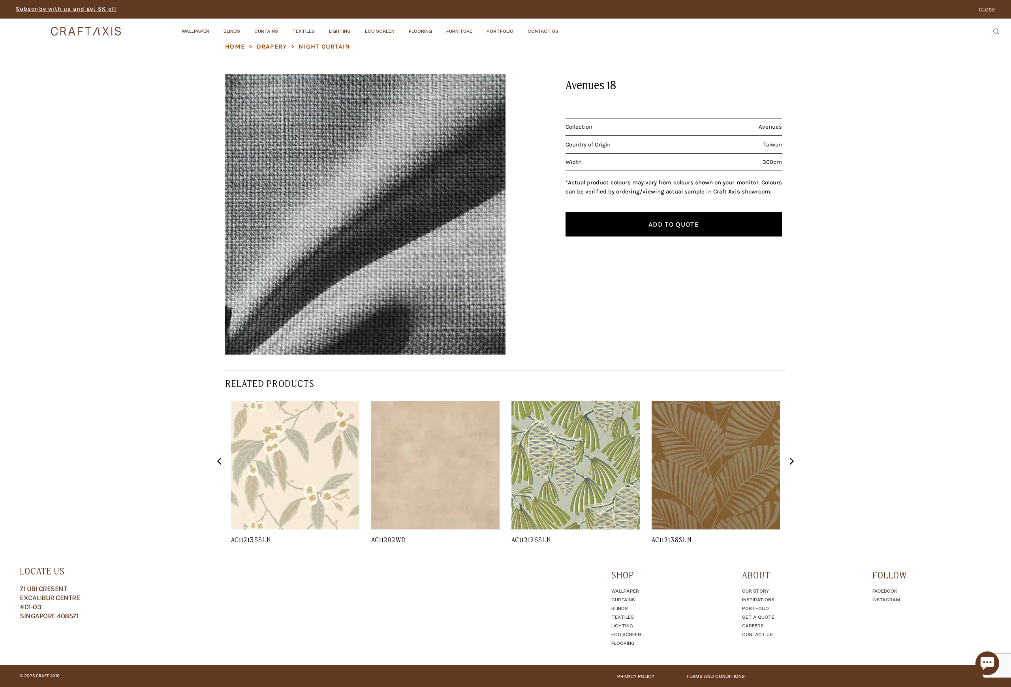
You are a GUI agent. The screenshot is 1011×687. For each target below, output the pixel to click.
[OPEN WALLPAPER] (216, 27)
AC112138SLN (672, 540)
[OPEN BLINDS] (247, 27)
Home (235, 46)
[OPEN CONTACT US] (565, 27)
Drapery (272, 46)
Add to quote (673, 224)
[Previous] (220, 477)
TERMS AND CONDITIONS (715, 676)
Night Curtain (324, 46)
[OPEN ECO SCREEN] (401, 27)
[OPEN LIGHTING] (357, 27)
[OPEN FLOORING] (438, 27)
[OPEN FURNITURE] (479, 27)
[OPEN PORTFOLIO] (520, 27)
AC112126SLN (531, 540)
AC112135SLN (251, 540)
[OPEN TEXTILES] (321, 27)
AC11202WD (388, 540)
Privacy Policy (635, 676)
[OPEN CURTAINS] (284, 27)
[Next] (791, 477)
